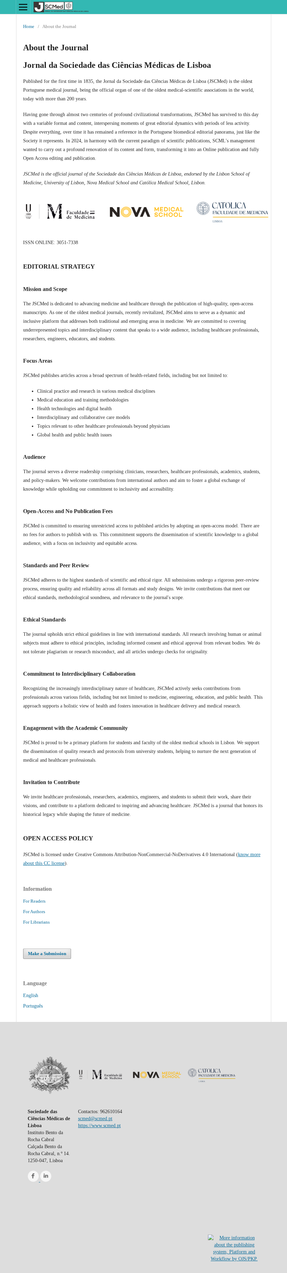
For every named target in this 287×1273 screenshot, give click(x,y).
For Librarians (36, 922)
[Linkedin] (45, 1180)
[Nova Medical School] (146, 226)
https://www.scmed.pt (99, 1125)
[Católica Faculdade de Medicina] (232, 226)
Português (33, 1006)
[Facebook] (34, 1180)
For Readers (34, 901)
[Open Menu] (23, 7)
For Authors (34, 911)
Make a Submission (47, 953)
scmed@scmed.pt (95, 1118)
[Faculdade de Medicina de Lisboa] (60, 226)
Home (28, 26)
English (30, 995)
